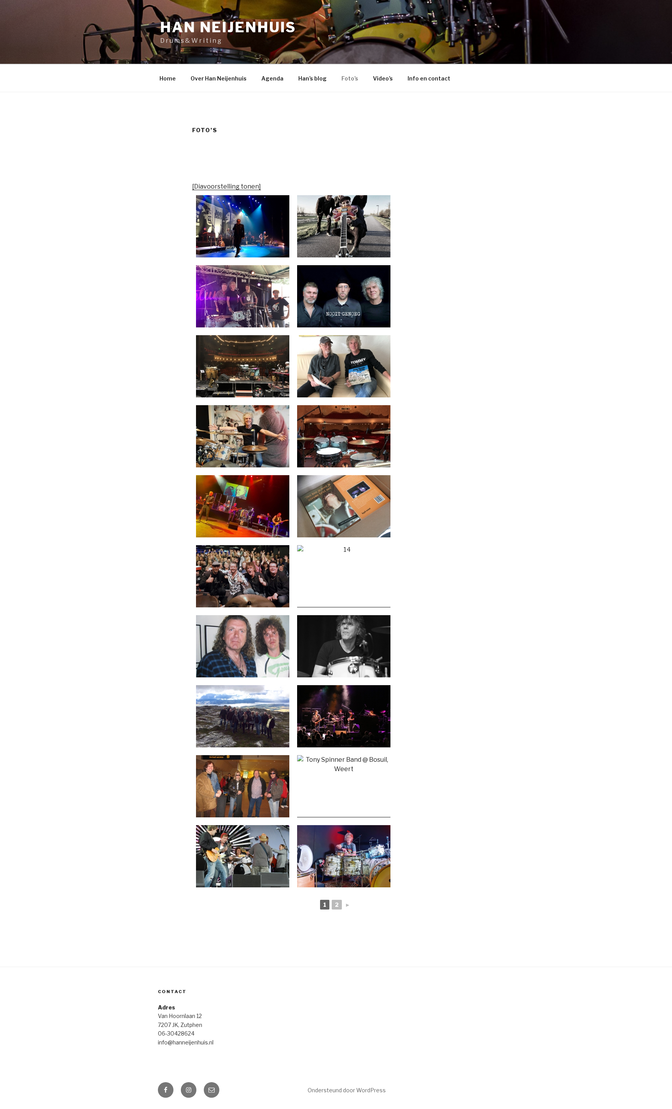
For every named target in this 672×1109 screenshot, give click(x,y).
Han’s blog (312, 78)
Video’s (383, 78)
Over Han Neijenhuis (219, 78)
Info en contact (429, 78)
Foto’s (349, 78)
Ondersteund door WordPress (347, 1090)
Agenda (272, 78)
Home (167, 78)
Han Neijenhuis (228, 27)
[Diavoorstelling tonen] (226, 186)
